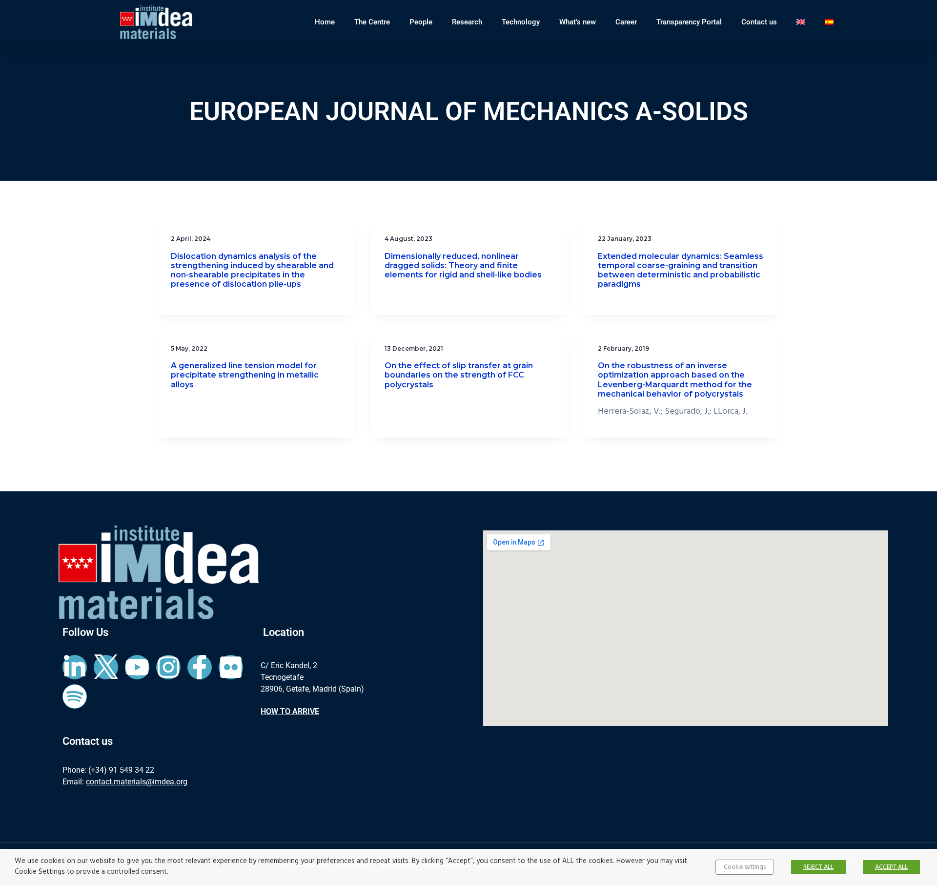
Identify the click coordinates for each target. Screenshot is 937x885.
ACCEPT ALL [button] (891, 867)
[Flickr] (231, 667)
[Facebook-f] (199, 667)
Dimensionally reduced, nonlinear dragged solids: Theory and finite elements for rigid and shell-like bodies (463, 265)
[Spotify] (74, 696)
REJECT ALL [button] (818, 867)
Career (626, 22)
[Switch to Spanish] (829, 22)
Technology (521, 22)
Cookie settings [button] (745, 867)
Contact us (759, 22)
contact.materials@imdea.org (136, 781)
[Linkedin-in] (74, 667)
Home (325, 22)
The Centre (372, 22)
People (420, 22)
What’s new (577, 22)
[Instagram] (168, 667)
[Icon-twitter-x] (106, 667)
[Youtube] (137, 667)
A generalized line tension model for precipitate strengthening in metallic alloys (245, 375)
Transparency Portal (689, 22)
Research (467, 22)
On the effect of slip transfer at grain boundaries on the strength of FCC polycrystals (459, 375)
